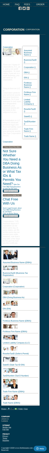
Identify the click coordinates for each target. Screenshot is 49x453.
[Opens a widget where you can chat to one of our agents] (40, 449)
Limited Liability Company (28, 102)
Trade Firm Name (28, 130)
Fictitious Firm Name (11, 332)
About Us (5, 419)
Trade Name (29, 136)
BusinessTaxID (30, 60)
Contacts (4, 421)
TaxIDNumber (30, 122)
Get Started (11, 191)
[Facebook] (20, 8)
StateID (27, 116)
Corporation (29, 67)
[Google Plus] (28, 8)
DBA (26, 72)
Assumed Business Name (28, 52)
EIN (25, 78)
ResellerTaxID (30, 109)
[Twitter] (24, 8)
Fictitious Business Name (28, 85)
